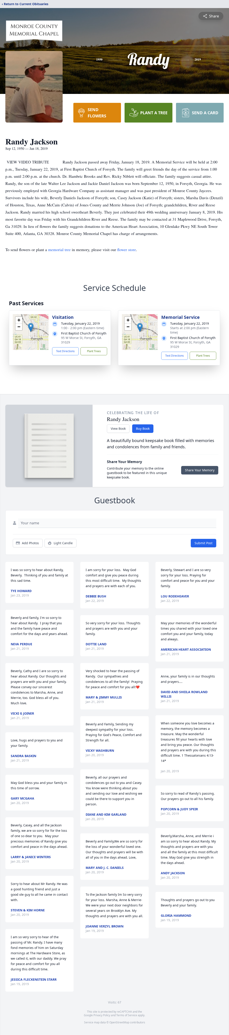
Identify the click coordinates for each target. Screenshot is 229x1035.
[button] (31, 327)
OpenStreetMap (119, 1022)
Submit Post (203, 543)
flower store (126, 249)
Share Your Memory (199, 470)
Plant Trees (94, 351)
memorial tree (59, 249)
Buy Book (143, 428)
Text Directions (65, 351)
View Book (118, 428)
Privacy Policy (101, 1015)
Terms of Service (126, 1015)
